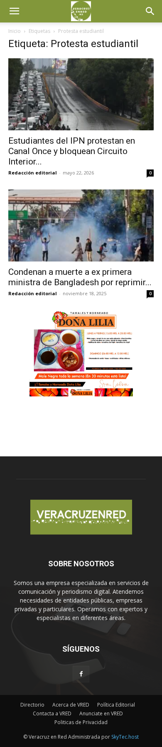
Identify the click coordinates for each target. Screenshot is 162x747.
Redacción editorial (32, 172)
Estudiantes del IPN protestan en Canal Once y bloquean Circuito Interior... (71, 151)
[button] (14, 11)
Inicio (14, 31)
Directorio (32, 704)
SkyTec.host (125, 736)
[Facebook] (81, 674)
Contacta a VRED (52, 713)
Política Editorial (116, 704)
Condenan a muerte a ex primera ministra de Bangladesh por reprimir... (80, 277)
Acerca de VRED (70, 704)
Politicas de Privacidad (81, 722)
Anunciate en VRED (101, 713)
